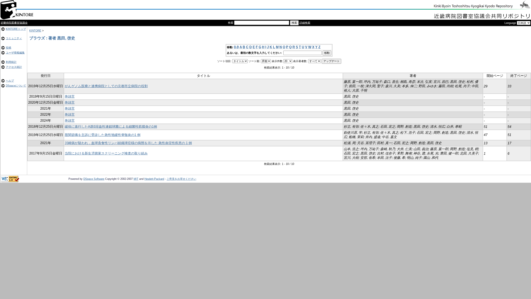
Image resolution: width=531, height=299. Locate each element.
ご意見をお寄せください (181, 178)
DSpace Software (93, 178)
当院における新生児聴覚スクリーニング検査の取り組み (106, 153)
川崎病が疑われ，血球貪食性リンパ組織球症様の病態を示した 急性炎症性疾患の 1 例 (128, 143)
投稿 (8, 47)
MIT (136, 178)
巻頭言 (70, 96)
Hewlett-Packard (154, 178)
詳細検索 (305, 22)
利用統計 (11, 62)
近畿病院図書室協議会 (14, 22)
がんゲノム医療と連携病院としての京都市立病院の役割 (106, 86)
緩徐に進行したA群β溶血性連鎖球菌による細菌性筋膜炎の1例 (111, 126)
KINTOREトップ (16, 29)
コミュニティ (14, 38)
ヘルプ (10, 80)
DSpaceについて (16, 85)
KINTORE (35, 30)
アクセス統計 (14, 67)
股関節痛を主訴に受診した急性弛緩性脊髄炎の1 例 (102, 135)
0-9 (236, 47)
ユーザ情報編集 (15, 52)
